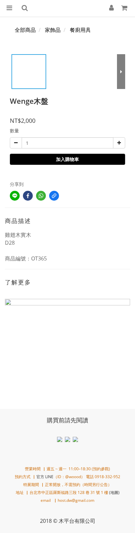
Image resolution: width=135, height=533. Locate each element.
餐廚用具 (80, 29)
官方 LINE (44, 476)
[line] (15, 196)
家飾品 (53, 29)
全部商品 (25, 29)
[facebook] (28, 196)
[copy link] (54, 196)
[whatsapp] (41, 196)
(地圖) (114, 492)
